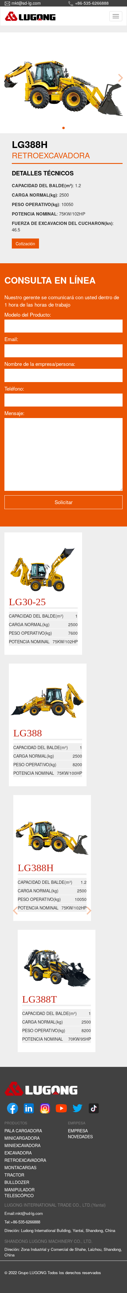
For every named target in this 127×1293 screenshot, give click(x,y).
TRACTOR (14, 1175)
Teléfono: (14, 388)
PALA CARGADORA (23, 1131)
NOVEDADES (80, 1136)
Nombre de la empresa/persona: (39, 363)
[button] (63, 128)
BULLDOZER (16, 1182)
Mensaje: (14, 413)
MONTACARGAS (20, 1167)
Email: (11, 339)
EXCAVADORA (18, 1153)
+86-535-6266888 (92, 3)
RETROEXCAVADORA (25, 1160)
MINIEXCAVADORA (22, 1145)
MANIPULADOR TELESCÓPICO (19, 1192)
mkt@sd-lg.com (26, 3)
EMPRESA (78, 1131)
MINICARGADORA (22, 1138)
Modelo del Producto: (27, 314)
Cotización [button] (25, 243)
